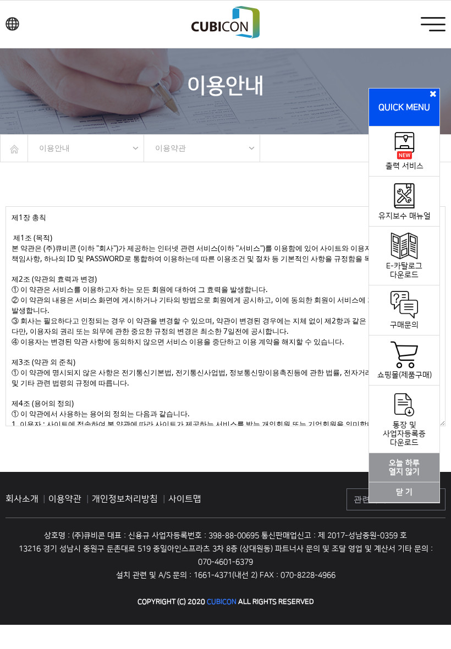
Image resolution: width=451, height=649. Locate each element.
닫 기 (404, 492)
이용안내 (54, 148)
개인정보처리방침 (126, 499)
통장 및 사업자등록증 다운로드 (404, 434)
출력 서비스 (405, 166)
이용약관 (170, 148)
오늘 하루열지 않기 (404, 467)
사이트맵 (184, 499)
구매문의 (404, 325)
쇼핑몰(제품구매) (404, 375)
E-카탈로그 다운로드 (404, 270)
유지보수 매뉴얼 (404, 216)
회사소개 (22, 499)
